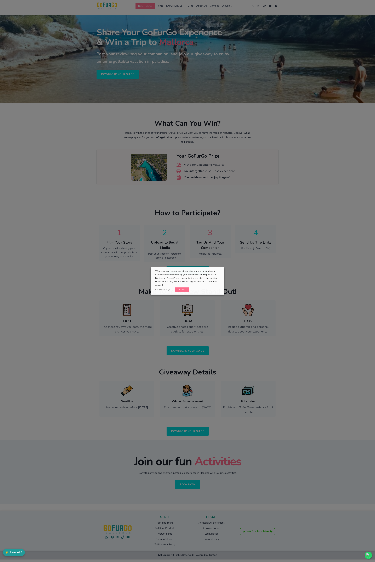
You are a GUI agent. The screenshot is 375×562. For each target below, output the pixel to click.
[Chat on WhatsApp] (368, 555)
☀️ (13, 552)
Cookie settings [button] (162, 289)
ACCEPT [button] (182, 289)
